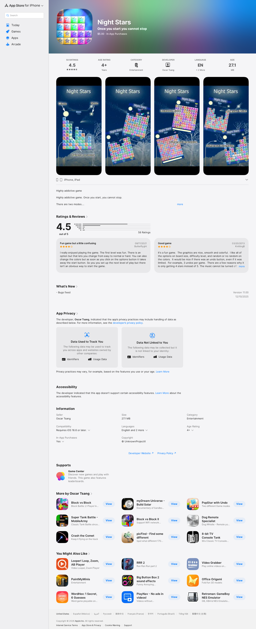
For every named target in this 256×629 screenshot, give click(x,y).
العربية (96, 614)
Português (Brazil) (166, 614)
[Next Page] (252, 255)
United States (62, 614)
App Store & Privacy (91, 625)
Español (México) (81, 614)
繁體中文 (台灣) (199, 614)
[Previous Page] (52, 255)
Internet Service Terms (67, 625)
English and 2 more (133, 430)
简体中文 (119, 614)
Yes (58, 441)
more (180, 204)
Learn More (162, 371)
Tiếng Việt (183, 614)
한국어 (150, 614)
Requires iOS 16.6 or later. (71, 430)
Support (128, 625)
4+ (188, 430)
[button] (24, 25)
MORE (242, 266)
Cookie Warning (112, 625)
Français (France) (136, 614)
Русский (107, 614)
